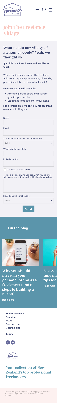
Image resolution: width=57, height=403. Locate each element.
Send (28, 209)
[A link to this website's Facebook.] (8, 342)
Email (6, 128)
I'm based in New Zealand (18, 170)
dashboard (24, 393)
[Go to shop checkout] (50, 9)
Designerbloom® (25, 391)
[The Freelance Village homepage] (18, 9)
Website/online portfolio (14, 149)
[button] (44, 9)
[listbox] (28, 143)
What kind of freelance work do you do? (22, 138)
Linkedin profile (10, 159)
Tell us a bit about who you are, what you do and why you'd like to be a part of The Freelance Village (27, 176)
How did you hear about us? (16, 196)
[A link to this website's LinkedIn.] (13, 342)
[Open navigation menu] (37, 9)
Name (6, 118)
